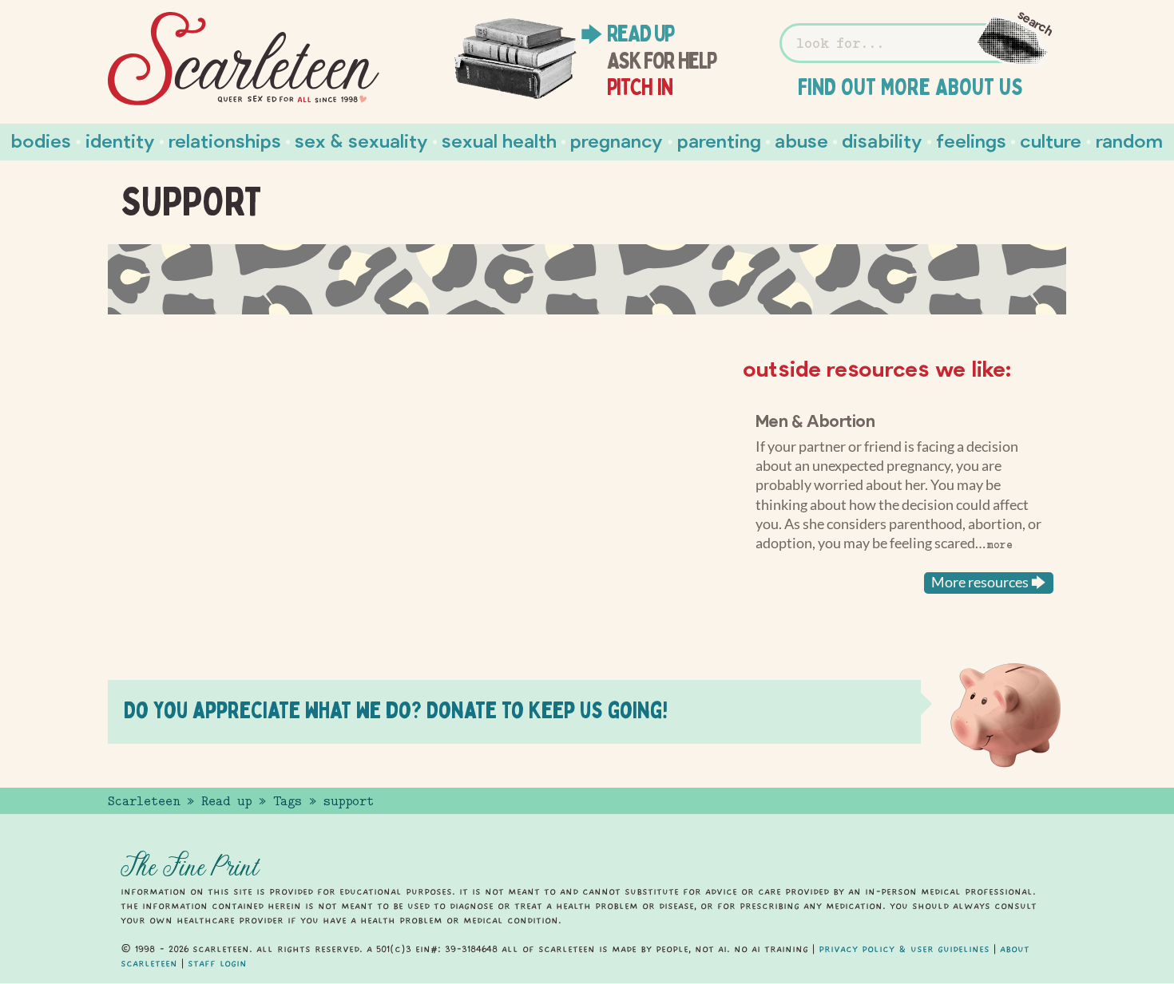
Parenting (719, 140)
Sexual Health (499, 140)
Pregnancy (616, 140)
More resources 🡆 (988, 582)
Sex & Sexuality (361, 140)
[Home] (243, 59)
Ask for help (661, 61)
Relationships (225, 140)
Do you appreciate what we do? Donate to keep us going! (396, 710)
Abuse (801, 140)
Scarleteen (144, 801)
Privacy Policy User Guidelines (904, 949)
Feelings (971, 140)
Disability (882, 140)
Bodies (41, 140)
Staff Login (217, 963)
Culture (1050, 140)
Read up (640, 33)
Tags (287, 801)
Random (1129, 140)
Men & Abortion (815, 419)
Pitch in (640, 87)
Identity (120, 140)
